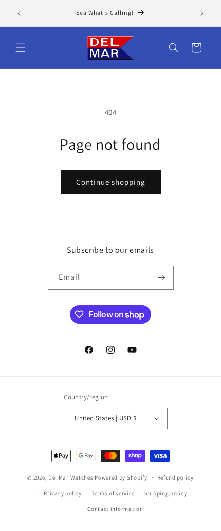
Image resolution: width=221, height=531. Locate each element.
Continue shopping (110, 182)
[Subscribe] (162, 278)
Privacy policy (63, 493)
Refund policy (175, 477)
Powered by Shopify (121, 477)
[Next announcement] (202, 13)
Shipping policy (165, 493)
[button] (20, 48)
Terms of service (113, 493)
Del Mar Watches (71, 477)
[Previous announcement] (19, 13)
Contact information (115, 508)
